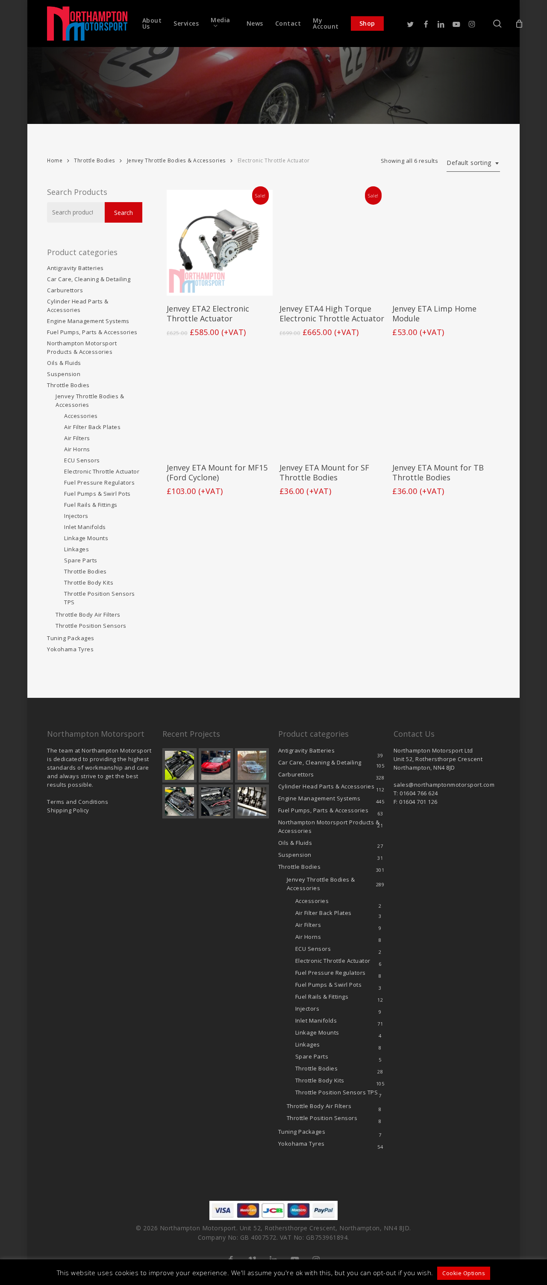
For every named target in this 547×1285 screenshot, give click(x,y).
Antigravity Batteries (75, 268)
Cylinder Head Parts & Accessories (78, 305)
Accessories (81, 416)
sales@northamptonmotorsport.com (444, 784)
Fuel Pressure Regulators (99, 482)
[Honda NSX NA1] (216, 765)
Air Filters (77, 438)
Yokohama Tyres (70, 649)
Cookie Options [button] (463, 1273)
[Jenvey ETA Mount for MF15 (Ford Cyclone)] (220, 402)
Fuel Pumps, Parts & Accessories (92, 332)
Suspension (63, 374)
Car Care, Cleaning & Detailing (88, 279)
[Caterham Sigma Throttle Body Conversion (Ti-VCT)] (179, 802)
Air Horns (77, 449)
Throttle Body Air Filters (88, 614)
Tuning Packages (70, 638)
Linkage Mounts (86, 538)
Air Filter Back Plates (92, 427)
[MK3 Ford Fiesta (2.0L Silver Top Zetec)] (216, 802)
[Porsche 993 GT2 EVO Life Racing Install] (252, 765)
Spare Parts (80, 560)
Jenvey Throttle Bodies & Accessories (176, 160)
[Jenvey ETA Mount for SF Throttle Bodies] (332, 402)
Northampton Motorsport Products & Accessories (82, 347)
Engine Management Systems (88, 321)
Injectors (76, 516)
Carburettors (65, 290)
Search (123, 213)
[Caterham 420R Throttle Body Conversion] (179, 765)
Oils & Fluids (64, 363)
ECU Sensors (82, 460)
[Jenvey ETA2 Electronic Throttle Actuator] (220, 243)
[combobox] (473, 163)
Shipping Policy (68, 810)
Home (54, 160)
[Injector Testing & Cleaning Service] (252, 802)
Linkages (76, 549)
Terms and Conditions (77, 802)
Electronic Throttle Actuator (101, 471)
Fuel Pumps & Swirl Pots (97, 493)
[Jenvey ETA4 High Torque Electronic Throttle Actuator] (332, 243)
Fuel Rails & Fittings (91, 505)
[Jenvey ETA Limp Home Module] (445, 243)
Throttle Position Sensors (99, 598)
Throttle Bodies (94, 160)
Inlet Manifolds (85, 527)
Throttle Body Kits (88, 582)
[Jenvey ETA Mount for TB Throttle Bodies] (445, 402)
